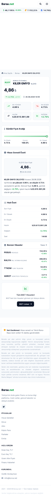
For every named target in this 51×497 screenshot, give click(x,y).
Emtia (3, 438)
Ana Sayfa (8, 73)
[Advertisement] (25, 41)
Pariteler (4, 434)
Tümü (42, 245)
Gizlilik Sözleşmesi (9, 474)
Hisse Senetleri (7, 418)
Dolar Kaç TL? (7, 450)
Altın (3, 426)
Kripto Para (6, 430)
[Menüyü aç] (47, 4)
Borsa (7, 4)
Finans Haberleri (8, 462)
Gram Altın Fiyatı (8, 458)
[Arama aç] (40, 4)
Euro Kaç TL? (6, 454)
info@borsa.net (10, 478)
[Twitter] (3, 406)
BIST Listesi (24, 304)
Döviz (3, 422)
